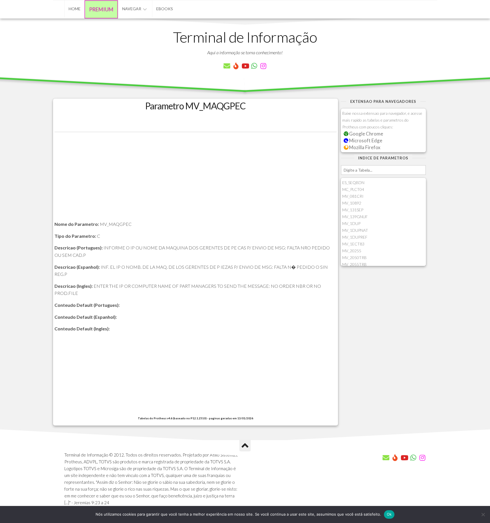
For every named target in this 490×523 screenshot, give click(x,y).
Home (75, 8)
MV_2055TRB (354, 264)
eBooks (164, 8)
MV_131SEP (352, 209)
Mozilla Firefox (364, 147)
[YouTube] (245, 65)
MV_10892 (351, 203)
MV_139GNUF (355, 216)
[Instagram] (263, 65)
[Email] (226, 65)
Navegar (131, 8)
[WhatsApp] (254, 65)
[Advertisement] (195, 180)
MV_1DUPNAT (355, 230)
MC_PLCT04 (353, 189)
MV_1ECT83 (353, 243)
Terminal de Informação (245, 36)
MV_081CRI (353, 196)
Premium (101, 9)
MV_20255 (351, 250)
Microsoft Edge (365, 140)
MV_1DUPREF (355, 237)
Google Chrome (365, 134)
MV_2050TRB (354, 257)
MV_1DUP (351, 223)
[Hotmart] (236, 65)
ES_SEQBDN (353, 182)
